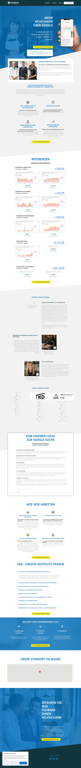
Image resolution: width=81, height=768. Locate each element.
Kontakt (61, 3)
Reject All (15, 763)
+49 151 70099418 (69, 3)
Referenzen (47, 3)
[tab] (40, 571)
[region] (15, 759)
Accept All (23, 763)
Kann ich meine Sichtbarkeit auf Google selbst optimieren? (38, 583)
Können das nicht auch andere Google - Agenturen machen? (38, 608)
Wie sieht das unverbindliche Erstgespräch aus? (34, 572)
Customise (8, 763)
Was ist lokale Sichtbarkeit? (28, 593)
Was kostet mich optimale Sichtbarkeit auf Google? (35, 597)
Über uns (54, 3)
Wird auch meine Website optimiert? (31, 590)
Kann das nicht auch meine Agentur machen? (33, 604)
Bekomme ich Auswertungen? (28, 601)
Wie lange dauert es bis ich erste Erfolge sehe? (34, 586)
